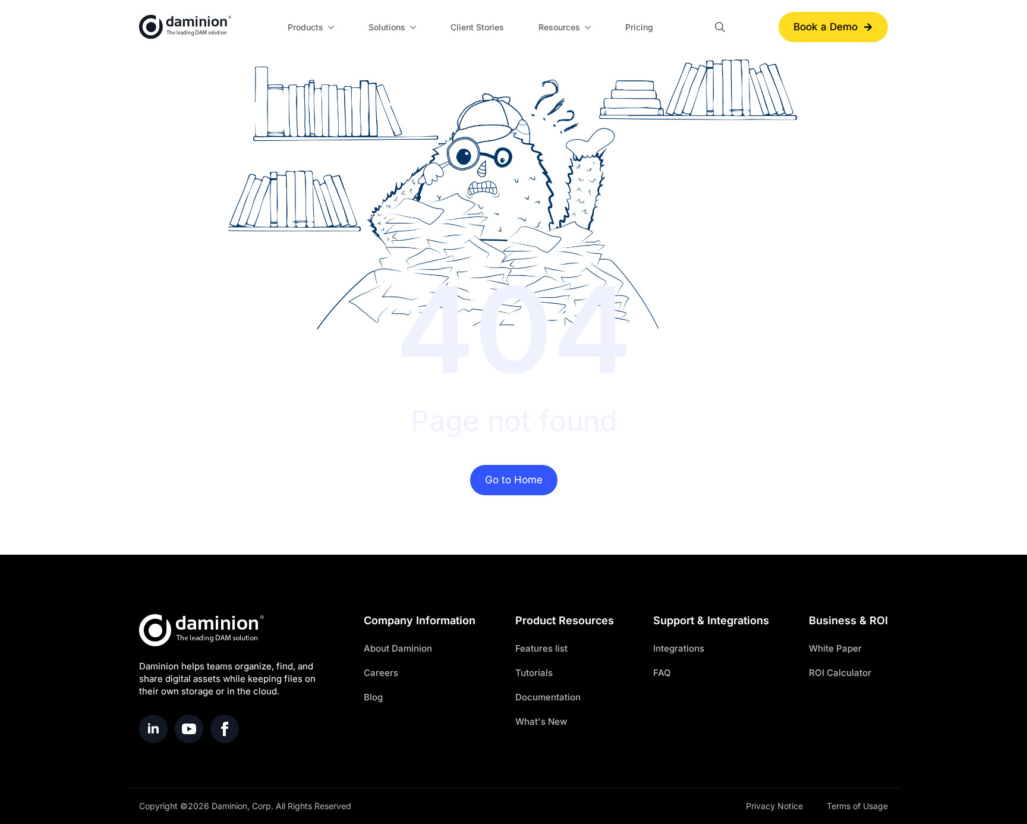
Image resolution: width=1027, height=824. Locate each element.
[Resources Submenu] (589, 27)
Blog (373, 697)
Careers (381, 672)
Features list (541, 648)
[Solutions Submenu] (414, 27)
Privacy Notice (774, 806)
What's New (541, 721)
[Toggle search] (720, 27)
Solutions (386, 27)
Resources (559, 27)
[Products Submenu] (332, 27)
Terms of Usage (857, 806)
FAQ (662, 672)
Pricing (639, 27)
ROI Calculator (840, 672)
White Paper (835, 648)
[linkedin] (153, 729)
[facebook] (224, 729)
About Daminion (398, 648)
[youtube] (189, 729)
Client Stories (477, 27)
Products (305, 27)
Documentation (548, 697)
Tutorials (534, 672)
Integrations (678, 648)
